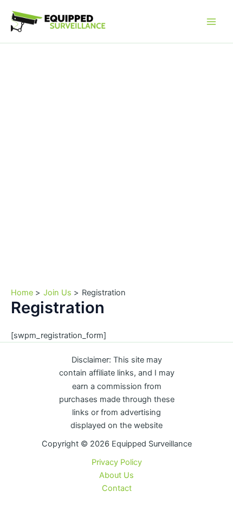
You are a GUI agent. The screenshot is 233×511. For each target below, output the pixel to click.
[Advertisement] (116, 165)
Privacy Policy (117, 462)
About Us (116, 475)
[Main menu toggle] (211, 21)
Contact (117, 488)
